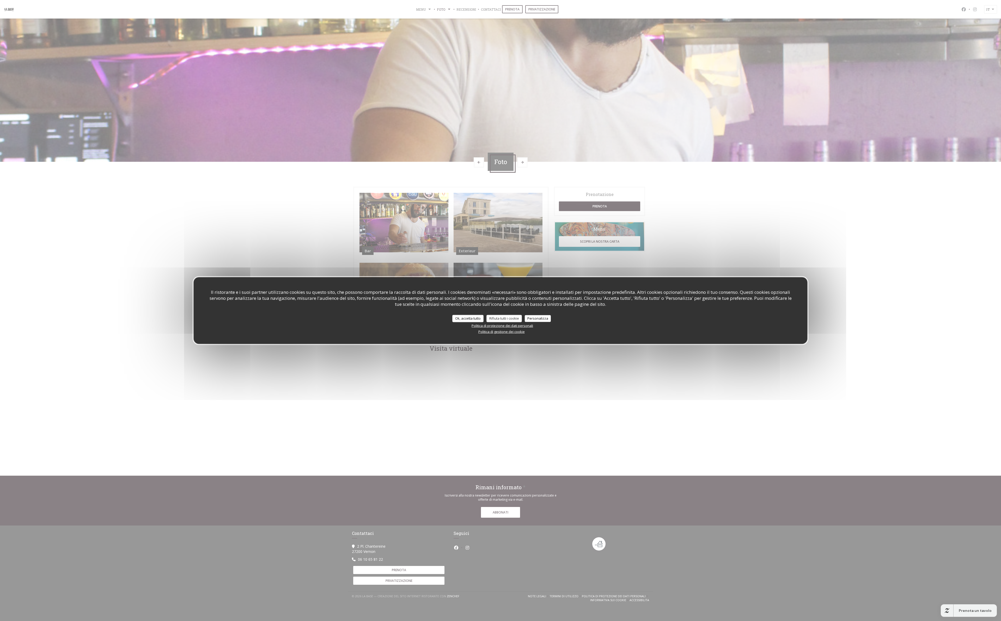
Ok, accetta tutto (468, 318)
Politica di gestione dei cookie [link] (501, 331)
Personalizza (537, 318)
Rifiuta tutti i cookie (504, 318)
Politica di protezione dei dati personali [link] (502, 325)
